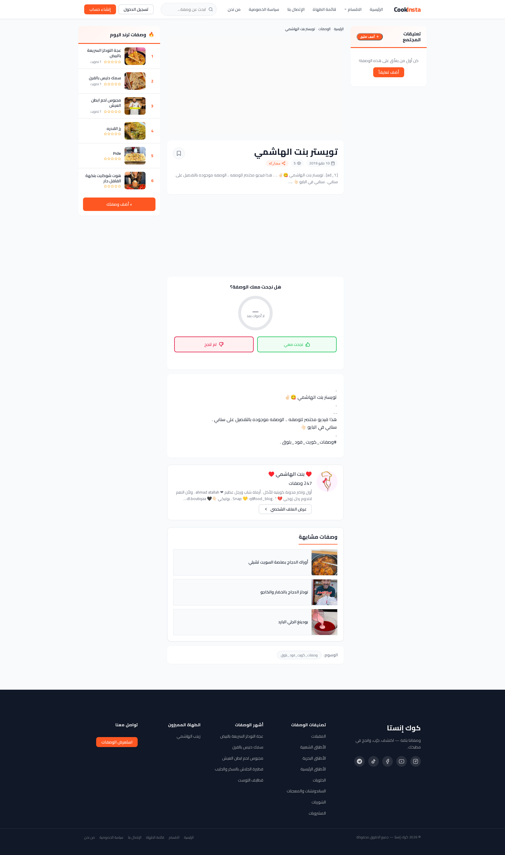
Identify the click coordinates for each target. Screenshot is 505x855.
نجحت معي (293, 344)
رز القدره (114, 128)
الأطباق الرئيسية (313, 769)
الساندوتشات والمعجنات (306, 791)
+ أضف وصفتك (119, 204)
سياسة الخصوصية (264, 9)
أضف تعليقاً (388, 72)
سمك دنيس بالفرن (105, 77)
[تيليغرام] (359, 761)
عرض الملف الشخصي (288, 509)
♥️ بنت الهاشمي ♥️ (290, 474)
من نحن (234, 9)
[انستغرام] (415, 761)
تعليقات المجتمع (412, 36)
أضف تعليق (367, 36)
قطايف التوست (250, 780)
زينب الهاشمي (188, 736)
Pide (117, 153)
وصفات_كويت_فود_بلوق (299, 655)
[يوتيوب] (401, 761)
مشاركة (274, 163)
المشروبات (317, 813)
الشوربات (319, 802)
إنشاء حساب (100, 9)
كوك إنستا (404, 728)
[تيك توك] (373, 761)
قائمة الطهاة (324, 9)
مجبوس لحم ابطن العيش (106, 102)
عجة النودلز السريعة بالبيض (104, 53)
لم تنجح (210, 344)
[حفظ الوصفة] (179, 153)
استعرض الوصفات (116, 742)
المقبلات (318, 736)
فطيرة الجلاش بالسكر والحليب (239, 769)
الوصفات (325, 29)
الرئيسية (376, 9)
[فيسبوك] (387, 761)
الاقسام (355, 9)
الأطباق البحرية (314, 758)
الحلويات (319, 780)
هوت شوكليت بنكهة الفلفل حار (103, 178)
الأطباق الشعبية (313, 747)
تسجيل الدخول (136, 9)
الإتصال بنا (296, 9)
